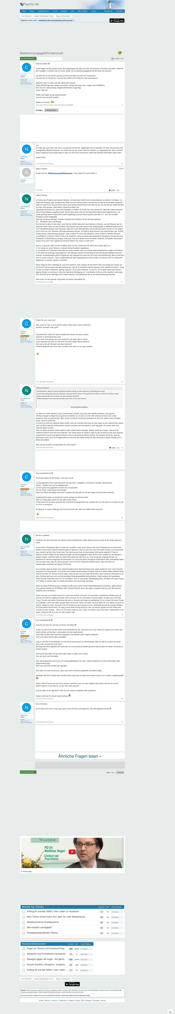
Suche (55, 11)
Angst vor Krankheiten (63, 979)
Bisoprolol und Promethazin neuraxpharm (47, 953)
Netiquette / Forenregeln (92, 1000)
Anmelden (119, 11)
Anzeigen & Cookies (74, 1000)
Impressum (54, 1000)
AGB (82, 1000)
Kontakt (41, 1000)
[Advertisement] (80, 738)
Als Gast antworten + (28, 58)
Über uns (47, 1000)
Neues (32, 11)
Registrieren (108, 11)
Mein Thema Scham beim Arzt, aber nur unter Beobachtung (56, 916)
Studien (93, 11)
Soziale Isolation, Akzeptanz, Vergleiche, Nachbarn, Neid (55, 964)
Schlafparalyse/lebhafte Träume (42, 932)
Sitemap (103, 1000)
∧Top (170, 1011)
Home (24, 11)
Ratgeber (64, 11)
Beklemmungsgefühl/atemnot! (41, 53)
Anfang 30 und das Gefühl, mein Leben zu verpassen (53, 911)
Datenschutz (63, 1000)
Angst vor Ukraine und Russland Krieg (45, 948)
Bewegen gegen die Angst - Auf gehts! (46, 959)
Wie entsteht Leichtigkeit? (39, 927)
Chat (72, 11)
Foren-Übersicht (26, 979)
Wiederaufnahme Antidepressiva (43, 921)
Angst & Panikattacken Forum (43, 979)
